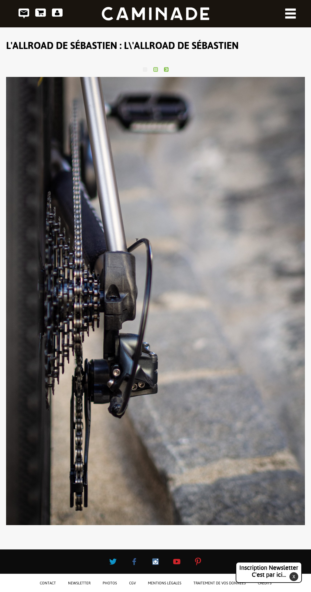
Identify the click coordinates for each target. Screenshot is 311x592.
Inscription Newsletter (268, 571)
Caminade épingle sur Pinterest (198, 562)
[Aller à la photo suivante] (166, 69)
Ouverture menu (290, 14)
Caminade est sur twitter (113, 562)
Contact (24, 14)
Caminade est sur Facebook (134, 562)
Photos (110, 583)
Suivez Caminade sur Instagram (155, 562)
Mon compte (57, 14)
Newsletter (79, 583)
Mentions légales (164, 583)
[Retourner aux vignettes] (155, 69)
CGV (132, 583)
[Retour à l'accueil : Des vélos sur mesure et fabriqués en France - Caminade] (155, 13)
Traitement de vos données (219, 583)
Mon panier (40, 14)
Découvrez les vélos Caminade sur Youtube (177, 562)
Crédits (265, 583)
